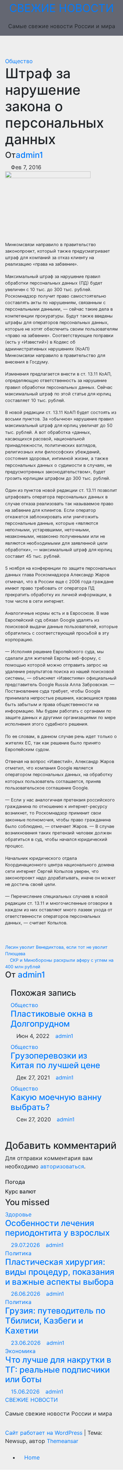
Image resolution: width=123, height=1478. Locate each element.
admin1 (29, 155)
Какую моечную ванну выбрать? (56, 1102)
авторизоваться (62, 1166)
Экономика (20, 1351)
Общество (19, 61)
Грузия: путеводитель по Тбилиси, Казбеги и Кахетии (55, 1321)
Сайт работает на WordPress (44, 1432)
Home (32, 1457)
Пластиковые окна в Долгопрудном (52, 1019)
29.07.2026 (26, 1245)
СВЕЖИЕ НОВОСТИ (61, 8)
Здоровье (18, 1214)
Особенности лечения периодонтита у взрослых (57, 1228)
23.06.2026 (26, 1342)
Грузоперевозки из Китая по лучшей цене (55, 1061)
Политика (18, 1253)
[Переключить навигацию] (66, 46)
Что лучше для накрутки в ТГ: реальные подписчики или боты (58, 1370)
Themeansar (62, 1440)
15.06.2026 (26, 1391)
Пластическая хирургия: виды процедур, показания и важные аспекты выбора (59, 1272)
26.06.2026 (26, 1293)
